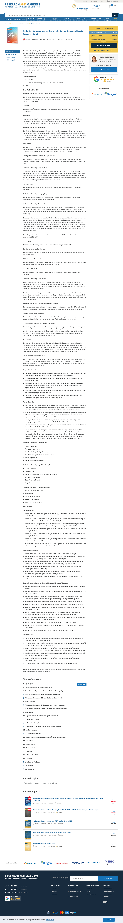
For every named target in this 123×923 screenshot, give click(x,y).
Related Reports (10, 60)
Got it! (109, 919)
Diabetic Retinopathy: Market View (44, 843)
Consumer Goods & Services (96, 19)
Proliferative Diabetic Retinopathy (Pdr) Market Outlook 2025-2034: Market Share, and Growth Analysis (66, 810)
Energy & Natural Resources (55, 19)
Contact (89, 889)
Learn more (50, 920)
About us (55, 889)
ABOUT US (84, 1)
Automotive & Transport (67, 19)
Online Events (108, 894)
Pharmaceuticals (19, 19)
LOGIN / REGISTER (113, 1)
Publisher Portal (109, 891)
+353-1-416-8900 (96, 6)
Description (9, 51)
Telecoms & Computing (76, 19)
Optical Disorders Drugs (49, 783)
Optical (36, 783)
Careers (54, 891)
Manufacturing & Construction (41, 19)
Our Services (115, 19)
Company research (75, 891)
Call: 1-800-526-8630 (103, 65)
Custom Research (75, 894)
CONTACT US (94, 1)
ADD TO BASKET (103, 46)
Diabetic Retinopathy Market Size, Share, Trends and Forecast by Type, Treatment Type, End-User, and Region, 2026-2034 (68, 799)
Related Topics (10, 57)
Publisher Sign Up (109, 889)
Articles (106, 896)
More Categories (107, 19)
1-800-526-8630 (83, 8)
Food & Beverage (85, 19)
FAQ (102, 1)
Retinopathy (28, 783)
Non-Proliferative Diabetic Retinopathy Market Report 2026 (52, 832)
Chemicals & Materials (31, 19)
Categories (73, 889)
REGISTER (108, 878)
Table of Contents (11, 54)
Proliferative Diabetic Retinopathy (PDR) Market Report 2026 (52, 821)
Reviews (54, 894)
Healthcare (8, 19)
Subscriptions (74, 896)
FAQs (88, 891)
